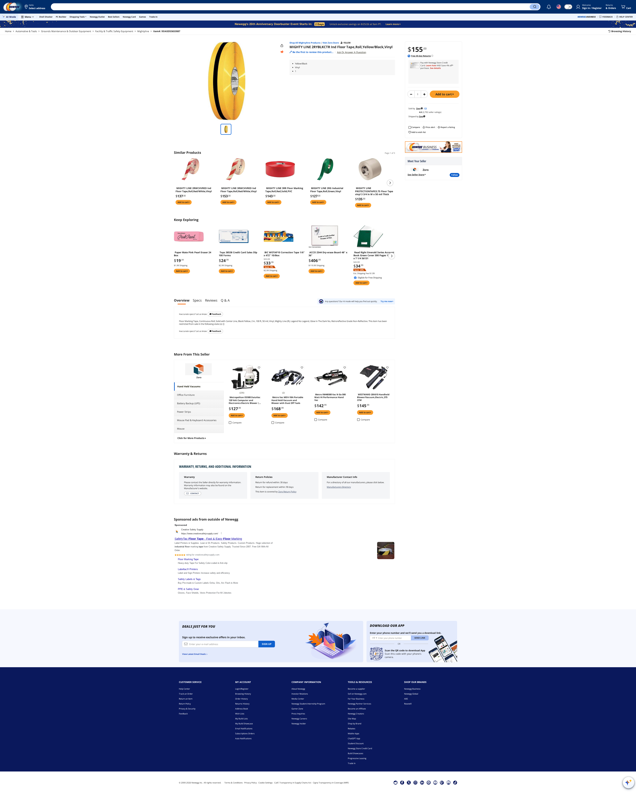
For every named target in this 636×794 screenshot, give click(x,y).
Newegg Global (411, 693)
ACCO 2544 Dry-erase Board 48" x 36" (328, 254)
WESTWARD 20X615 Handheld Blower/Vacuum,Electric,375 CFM (373, 397)
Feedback (216, 314)
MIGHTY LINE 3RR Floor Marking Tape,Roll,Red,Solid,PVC (284, 190)
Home (8, 31)
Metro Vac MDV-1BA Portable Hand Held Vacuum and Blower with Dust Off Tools (287, 400)
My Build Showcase (244, 723)
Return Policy (185, 703)
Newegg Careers (299, 718)
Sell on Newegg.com (357, 693)
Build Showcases (355, 753)
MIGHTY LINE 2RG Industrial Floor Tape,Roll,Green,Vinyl (326, 190)
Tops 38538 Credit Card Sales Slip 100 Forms (238, 254)
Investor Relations (300, 693)
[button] (35, 7)
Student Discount (356, 743)
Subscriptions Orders (245, 733)
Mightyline (143, 31)
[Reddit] (281, 52)
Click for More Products (190, 438)
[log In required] (259, 367)
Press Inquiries (298, 713)
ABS (406, 698)
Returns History (242, 703)
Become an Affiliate (357, 708)
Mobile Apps (353, 733)
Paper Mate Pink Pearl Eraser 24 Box (192, 254)
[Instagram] (415, 782)
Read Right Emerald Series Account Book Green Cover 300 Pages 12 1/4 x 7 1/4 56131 (373, 255)
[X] (408, 782)
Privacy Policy (250, 782)
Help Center (184, 688)
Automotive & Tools (26, 31)
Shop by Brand (354, 723)
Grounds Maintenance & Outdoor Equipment (66, 31)
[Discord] (448, 782)
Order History (241, 698)
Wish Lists (239, 713)
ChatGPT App (354, 738)
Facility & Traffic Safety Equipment (114, 31)
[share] (282, 45)
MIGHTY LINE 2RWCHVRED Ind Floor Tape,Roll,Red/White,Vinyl (194, 190)
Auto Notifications (243, 738)
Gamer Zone (297, 708)
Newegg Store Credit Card (360, 748)
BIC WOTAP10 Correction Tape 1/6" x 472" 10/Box (284, 254)
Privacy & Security (187, 708)
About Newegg (298, 688)
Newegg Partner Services (359, 703)
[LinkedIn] (422, 782)
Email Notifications (243, 728)
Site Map (352, 718)
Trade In (351, 763)
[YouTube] (435, 782)
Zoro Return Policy (287, 491)
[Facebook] (402, 782)
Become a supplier (356, 688)
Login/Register (241, 688)
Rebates (351, 728)
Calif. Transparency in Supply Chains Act (292, 782)
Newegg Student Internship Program (308, 703)
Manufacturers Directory (339, 486)
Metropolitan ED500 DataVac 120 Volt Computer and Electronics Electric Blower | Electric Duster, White (244, 400)
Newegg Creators (356, 713)
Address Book (241, 708)
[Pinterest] (428, 782)
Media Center (298, 698)
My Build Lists (241, 718)
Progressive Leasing (357, 758)
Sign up (266, 644)
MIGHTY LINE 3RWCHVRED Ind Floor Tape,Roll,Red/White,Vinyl (238, 190)
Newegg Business (412, 688)
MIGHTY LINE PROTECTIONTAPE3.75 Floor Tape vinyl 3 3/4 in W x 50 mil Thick (374, 191)
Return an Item (185, 698)
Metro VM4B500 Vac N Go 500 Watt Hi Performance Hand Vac (330, 397)
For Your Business (356, 698)
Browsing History (243, 693)
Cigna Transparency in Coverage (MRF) (331, 782)
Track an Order (186, 693)
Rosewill (408, 703)
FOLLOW (454, 174)
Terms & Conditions (233, 782)
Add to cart (444, 94)
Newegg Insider (299, 723)
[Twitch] (441, 782)
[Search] (535, 7)
